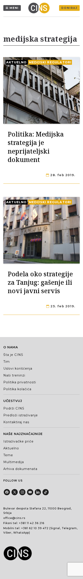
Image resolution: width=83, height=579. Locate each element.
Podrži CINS (13, 408)
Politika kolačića (17, 389)
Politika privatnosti (19, 382)
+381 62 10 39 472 (34, 528)
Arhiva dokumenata (20, 469)
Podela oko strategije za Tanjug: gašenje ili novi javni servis (40, 282)
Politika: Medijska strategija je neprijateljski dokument (36, 147)
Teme (8, 455)
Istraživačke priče (18, 441)
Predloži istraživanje (20, 415)
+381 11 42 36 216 (31, 523)
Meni (14, 8)
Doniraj (69, 8)
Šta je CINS (13, 355)
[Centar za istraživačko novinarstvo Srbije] (40, 8)
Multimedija (13, 462)
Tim (6, 362)
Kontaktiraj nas (16, 422)
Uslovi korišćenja (17, 368)
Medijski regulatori (50, 62)
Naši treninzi (14, 375)
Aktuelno (16, 62)
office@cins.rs (14, 518)
